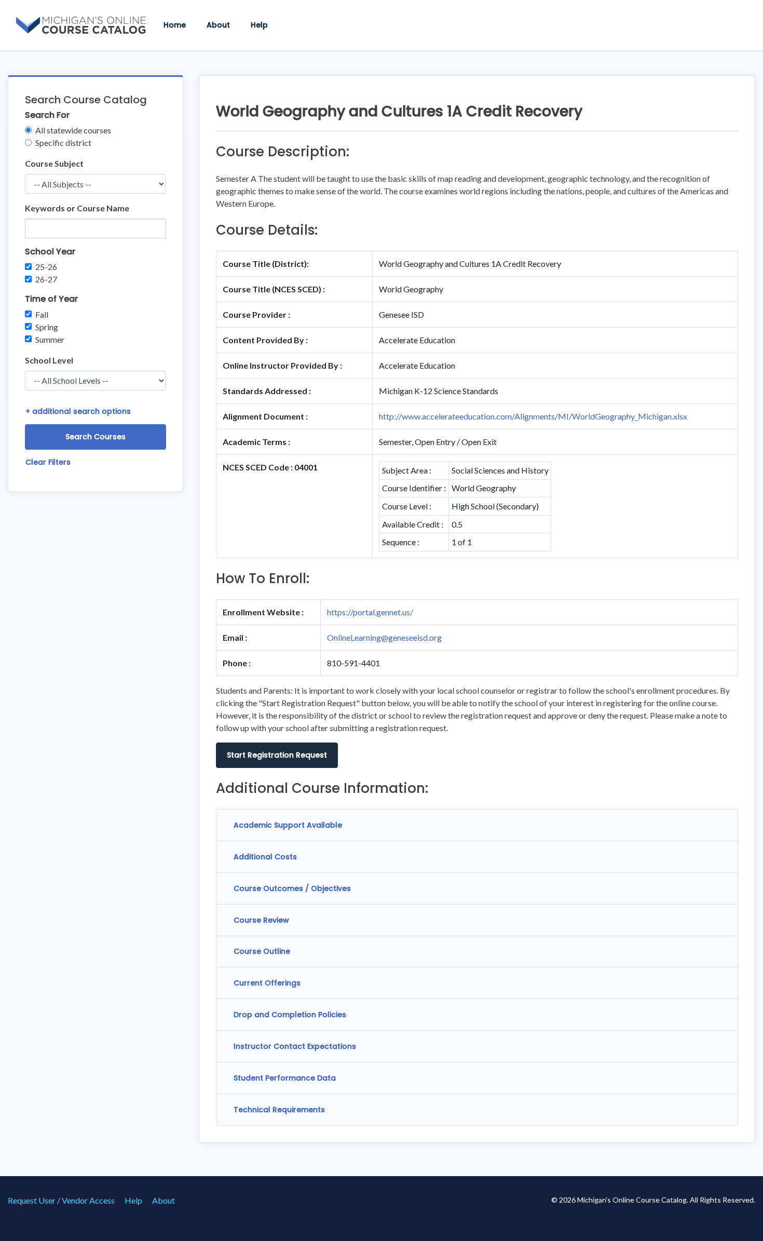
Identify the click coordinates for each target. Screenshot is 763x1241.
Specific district (63, 142)
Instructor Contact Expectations (295, 1046)
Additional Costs (265, 857)
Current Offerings (267, 983)
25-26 (46, 267)
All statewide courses (73, 130)
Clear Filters (48, 462)
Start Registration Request (277, 755)
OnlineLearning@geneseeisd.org (384, 637)
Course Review (261, 920)
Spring (46, 327)
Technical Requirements (279, 1109)
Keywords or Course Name (77, 208)
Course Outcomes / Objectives (292, 888)
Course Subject (54, 163)
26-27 (46, 279)
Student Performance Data (285, 1078)
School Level (49, 360)
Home (175, 25)
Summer (49, 339)
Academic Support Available (288, 825)
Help (259, 25)
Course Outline (262, 951)
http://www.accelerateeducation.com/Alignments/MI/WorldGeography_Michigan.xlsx (533, 416)
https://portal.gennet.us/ (370, 612)
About (218, 25)
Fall (41, 314)
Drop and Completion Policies (290, 1014)
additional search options (78, 411)
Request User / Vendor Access (61, 1200)
